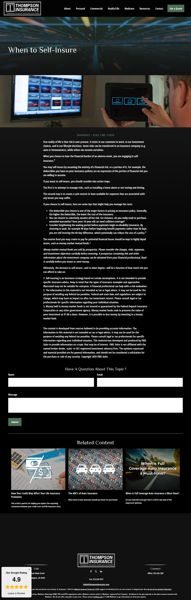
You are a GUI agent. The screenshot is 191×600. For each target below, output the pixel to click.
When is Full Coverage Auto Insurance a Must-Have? (152, 493)
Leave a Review (16, 583)
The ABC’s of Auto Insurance (82, 493)
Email (100, 374)
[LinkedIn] (101, 571)
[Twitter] (96, 571)
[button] (67, 8)
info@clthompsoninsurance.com (96, 584)
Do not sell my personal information (159, 589)
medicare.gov (98, 597)
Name (11, 374)
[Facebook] (91, 571)
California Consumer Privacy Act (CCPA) (86, 589)
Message (12, 394)
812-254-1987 (158, 573)
